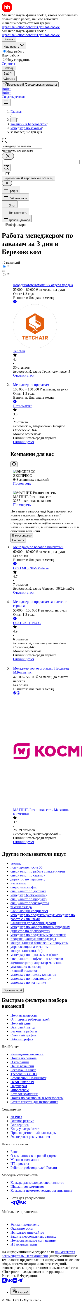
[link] (9, 78)
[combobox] (22, 146)
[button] (6, 89)
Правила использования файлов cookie (31, 35)
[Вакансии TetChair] (45, 326)
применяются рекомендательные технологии (38, 1254)
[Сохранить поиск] (6, 167)
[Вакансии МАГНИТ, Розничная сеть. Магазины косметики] (45, 752)
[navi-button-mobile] (6, 102)
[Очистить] (8, 156)
